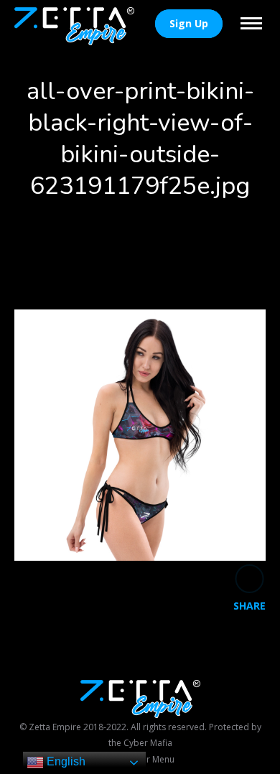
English (64, 761)
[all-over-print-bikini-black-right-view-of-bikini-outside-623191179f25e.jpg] (140, 435)
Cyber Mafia (147, 743)
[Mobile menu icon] (251, 23)
